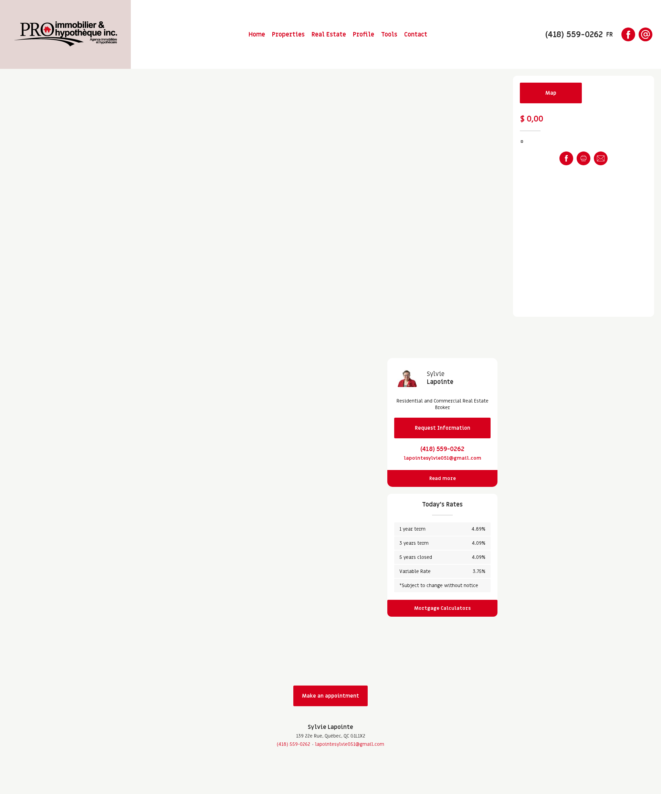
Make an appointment (330, 695)
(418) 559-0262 (442, 449)
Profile (363, 35)
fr (609, 35)
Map (550, 93)
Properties (288, 35)
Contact (415, 35)
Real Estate (329, 35)
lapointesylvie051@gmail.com (442, 458)
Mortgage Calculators (442, 608)
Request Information (442, 428)
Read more (442, 478)
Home (257, 35)
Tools (389, 35)
